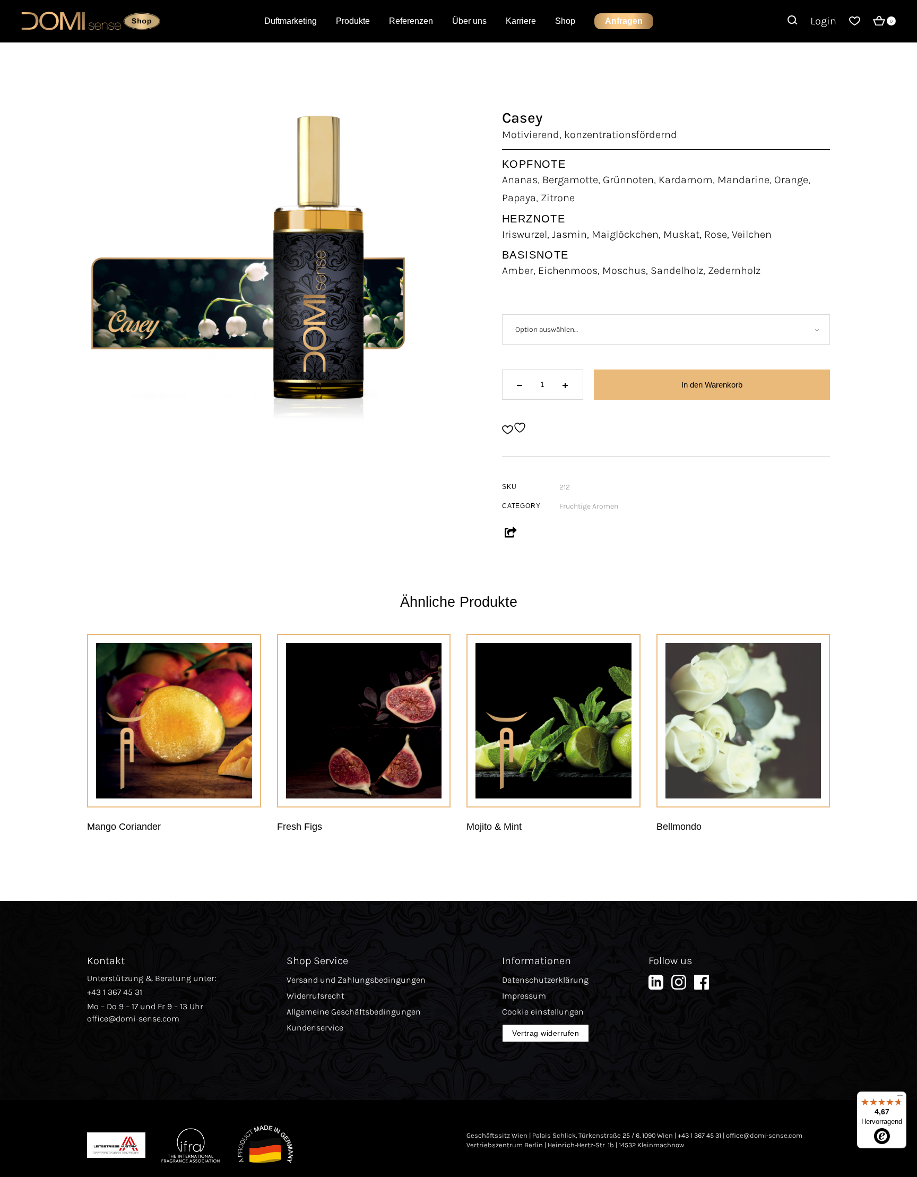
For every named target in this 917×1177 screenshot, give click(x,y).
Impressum (524, 996)
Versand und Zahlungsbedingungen (356, 980)
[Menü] (900, 1098)
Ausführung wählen (187, 782)
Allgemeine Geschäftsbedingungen (354, 1012)
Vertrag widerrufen (545, 1033)
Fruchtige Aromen (588, 506)
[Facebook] (701, 985)
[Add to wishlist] (515, 427)
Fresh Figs (299, 826)
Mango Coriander (124, 826)
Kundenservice (315, 1028)
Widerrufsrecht (315, 996)
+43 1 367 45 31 (114, 992)
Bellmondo (679, 826)
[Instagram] (678, 985)
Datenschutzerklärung (545, 980)
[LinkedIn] (655, 985)
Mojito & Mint (494, 826)
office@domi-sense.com (133, 1018)
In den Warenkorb (711, 384)
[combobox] (666, 329)
